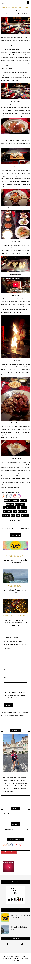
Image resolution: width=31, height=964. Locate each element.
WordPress (15, 960)
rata (25, 511)
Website (6, 685)
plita (14, 511)
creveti (22, 504)
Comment (7, 648)
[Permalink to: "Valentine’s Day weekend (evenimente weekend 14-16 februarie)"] (15, 606)
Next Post (24, 529)
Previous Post (8, 529)
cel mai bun (9, 504)
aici (18, 470)
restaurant (6, 515)
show (12, 515)
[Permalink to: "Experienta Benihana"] (15, 25)
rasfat (20, 511)
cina (16, 504)
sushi (18, 515)
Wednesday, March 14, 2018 (19, 14)
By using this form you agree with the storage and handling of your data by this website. (15, 695)
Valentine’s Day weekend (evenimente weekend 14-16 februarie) (15, 622)
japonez (24, 508)
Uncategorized (24, 7)
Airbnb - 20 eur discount (9, 852)
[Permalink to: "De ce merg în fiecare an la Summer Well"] (15, 546)
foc (19, 508)
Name (6, 670)
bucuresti (23, 500)
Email (6, 677)
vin (23, 515)
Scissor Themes (12, 958)
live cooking (7, 511)
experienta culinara (10, 508)
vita (27, 515)
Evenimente (10, 555)
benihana (7, 500)
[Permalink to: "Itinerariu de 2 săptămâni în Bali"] (15, 576)
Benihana (3, 37)
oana (7, 14)
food (3, 7)
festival (20, 555)
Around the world (14, 585)
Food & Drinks (12, 7)
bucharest (15, 500)
